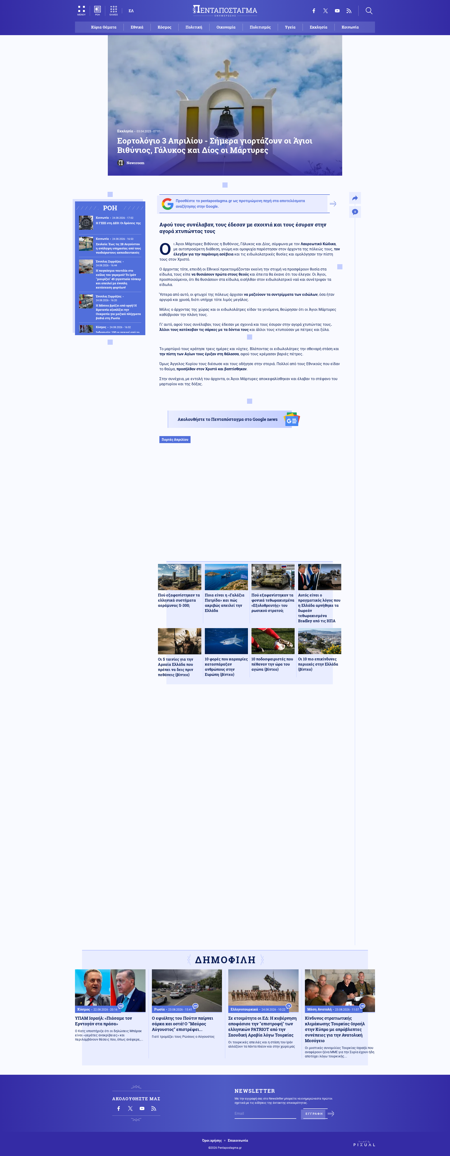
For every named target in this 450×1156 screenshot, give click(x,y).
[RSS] (349, 10)
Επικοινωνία (238, 1140)
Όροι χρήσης (212, 1140)
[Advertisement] (249, 507)
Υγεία (290, 27)
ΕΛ (131, 10)
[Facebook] (313, 10)
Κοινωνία (350, 27)
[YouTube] (337, 10)
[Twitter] (325, 10)
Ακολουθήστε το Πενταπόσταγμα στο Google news (228, 419)
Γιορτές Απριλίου (175, 439)
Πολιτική (194, 27)
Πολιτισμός (260, 27)
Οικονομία (226, 27)
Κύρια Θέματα (103, 27)
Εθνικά (137, 27)
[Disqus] (249, 756)
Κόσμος (164, 27)
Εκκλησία (318, 27)
